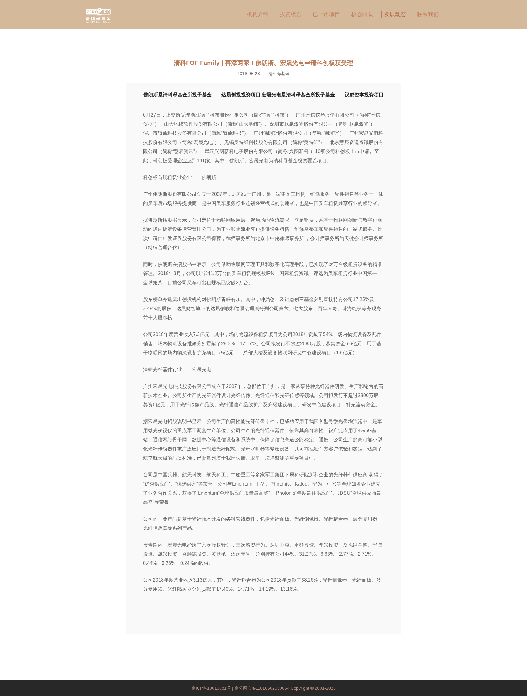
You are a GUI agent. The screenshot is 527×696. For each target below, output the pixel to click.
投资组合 (291, 14)
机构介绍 (258, 14)
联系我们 (428, 14)
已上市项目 (326, 14)
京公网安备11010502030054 (262, 688)
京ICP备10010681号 (212, 688)
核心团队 (362, 14)
